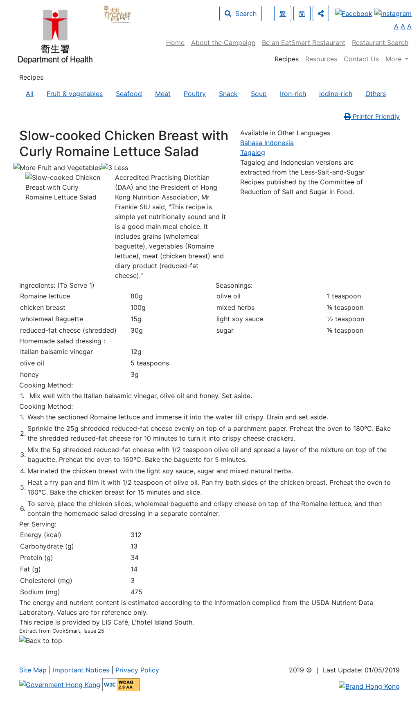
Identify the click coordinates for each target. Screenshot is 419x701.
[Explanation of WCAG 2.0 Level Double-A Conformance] (121, 684)
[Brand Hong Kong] (369, 685)
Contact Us (361, 59)
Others (375, 94)
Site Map (33, 670)
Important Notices (81, 670)
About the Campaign (223, 42)
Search (244, 13)
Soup (259, 94)
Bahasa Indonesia (267, 143)
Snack (228, 94)
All (30, 94)
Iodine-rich (335, 94)
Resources (321, 59)
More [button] (394, 59)
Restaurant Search (380, 42)
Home (175, 42)
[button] (321, 13)
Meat (163, 94)
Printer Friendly (375, 116)
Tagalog (252, 152)
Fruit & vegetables (75, 94)
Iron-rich (293, 94)
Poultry (195, 94)
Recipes (287, 59)
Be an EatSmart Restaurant (303, 42)
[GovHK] (60, 684)
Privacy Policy (137, 670)
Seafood (129, 94)
